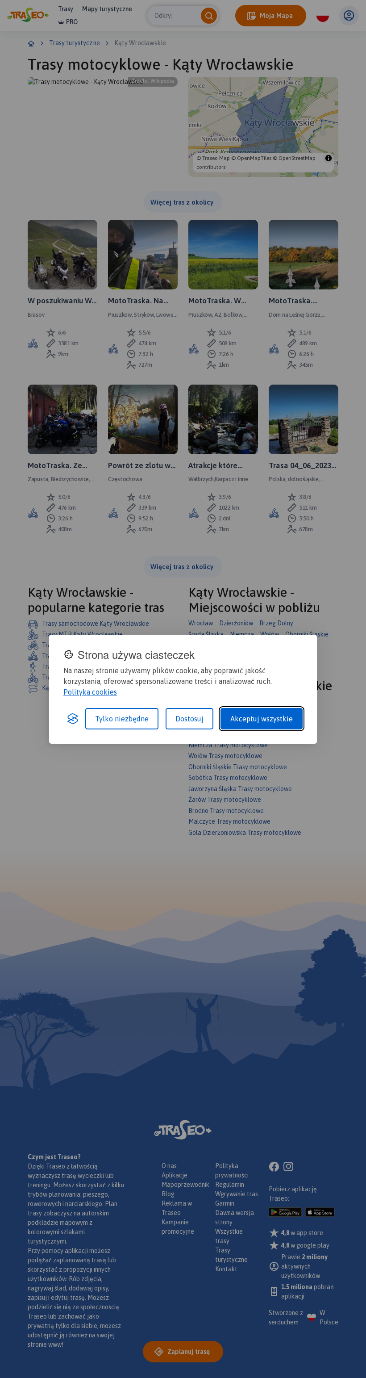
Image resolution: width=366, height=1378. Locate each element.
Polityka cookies (90, 692)
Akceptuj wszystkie (261, 719)
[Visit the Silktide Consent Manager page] (72, 718)
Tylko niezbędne (122, 719)
